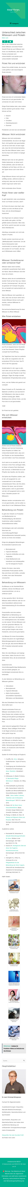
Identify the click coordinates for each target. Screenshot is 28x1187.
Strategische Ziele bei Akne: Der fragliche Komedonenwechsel (16, 848)
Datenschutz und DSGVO (11, 1164)
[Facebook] (4, 41)
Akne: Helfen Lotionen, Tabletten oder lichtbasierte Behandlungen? (15, 798)
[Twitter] (10, 41)
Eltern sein (5, 38)
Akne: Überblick (11, 771)
